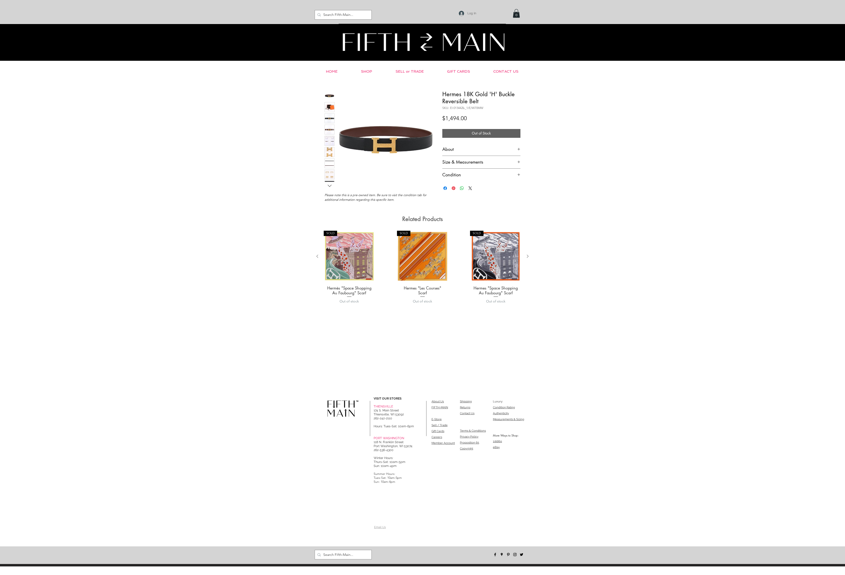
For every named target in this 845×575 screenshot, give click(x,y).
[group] (422, 268)
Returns (465, 407)
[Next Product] (527, 256)
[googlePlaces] (502, 554)
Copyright (466, 448)
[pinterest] (508, 554)
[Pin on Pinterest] (453, 188)
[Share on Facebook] (445, 188)
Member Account (443, 443)
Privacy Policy (469, 436)
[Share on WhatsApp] (462, 188)
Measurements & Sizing (508, 419)
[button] (516, 13)
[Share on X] (470, 188)
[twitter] (521, 554)
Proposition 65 (469, 442)
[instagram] (515, 554)
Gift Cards (438, 431)
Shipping (466, 401)
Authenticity (501, 413)
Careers (437, 437)
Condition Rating (504, 407)
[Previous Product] (317, 256)
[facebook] (495, 554)
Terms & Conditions (473, 430)
